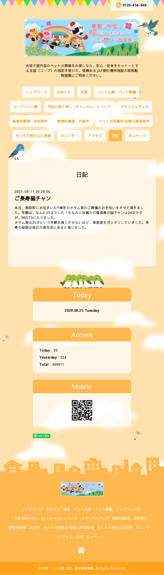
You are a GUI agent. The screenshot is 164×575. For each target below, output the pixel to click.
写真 (84, 92)
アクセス (95, 135)
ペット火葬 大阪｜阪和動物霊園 (71, 568)
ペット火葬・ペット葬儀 (116, 92)
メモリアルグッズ (135, 106)
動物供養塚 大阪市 (73, 121)
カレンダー (69, 135)
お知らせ (64, 92)
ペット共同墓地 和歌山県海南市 (124, 121)
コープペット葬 (25, 106)
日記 (115, 135)
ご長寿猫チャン (33, 198)
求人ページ (137, 135)
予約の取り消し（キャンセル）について (79, 106)
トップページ (36, 92)
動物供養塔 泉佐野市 (30, 121)
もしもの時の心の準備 (33, 135)
